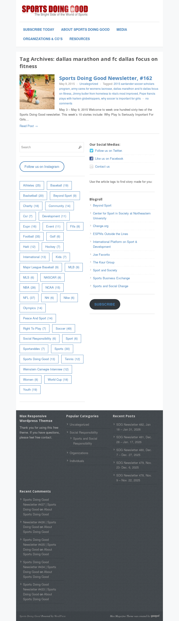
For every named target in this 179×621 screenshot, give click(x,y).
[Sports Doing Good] (55, 11)
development (54, 216)
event (53, 226)
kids (61, 257)
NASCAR (52, 277)
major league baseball (41, 267)
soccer (64, 328)
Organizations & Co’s (42, 38)
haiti (29, 246)
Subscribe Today (38, 29)
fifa (75, 226)
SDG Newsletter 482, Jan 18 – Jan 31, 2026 (133, 426)
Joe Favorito (101, 254)
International (34, 257)
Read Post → (29, 126)
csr (27, 216)
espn (29, 226)
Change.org (100, 226)
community (59, 206)
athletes (32, 185)
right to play (34, 328)
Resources (79, 38)
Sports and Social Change (110, 286)
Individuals (77, 461)
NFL (29, 297)
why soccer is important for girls (121, 98)
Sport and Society (105, 270)
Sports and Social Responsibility (85, 440)
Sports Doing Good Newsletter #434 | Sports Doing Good (39, 567)
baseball (59, 185)
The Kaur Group (103, 262)
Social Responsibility (39, 338)
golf (55, 236)
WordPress (59, 616)
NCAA (52, 287)
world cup (58, 379)
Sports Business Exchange (111, 278)
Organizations (79, 453)
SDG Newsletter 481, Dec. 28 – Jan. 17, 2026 (134, 439)
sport (72, 338)
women (30, 379)
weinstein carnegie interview (46, 369)
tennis (72, 359)
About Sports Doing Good (85, 29)
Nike (69, 297)
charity (31, 206)
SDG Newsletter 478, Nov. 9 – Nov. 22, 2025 (134, 477)
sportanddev (34, 348)
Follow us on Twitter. (109, 150)
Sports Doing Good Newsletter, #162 (105, 77)
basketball (33, 195)
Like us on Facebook (109, 158)
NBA (29, 287)
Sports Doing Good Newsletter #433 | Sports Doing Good (39, 589)
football (31, 236)
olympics (32, 308)
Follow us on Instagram (41, 166)
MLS (28, 277)
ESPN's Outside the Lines (110, 233)
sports (62, 348)
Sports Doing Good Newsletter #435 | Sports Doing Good (39, 544)
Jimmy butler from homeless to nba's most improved (105, 93)
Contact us (102, 166)
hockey (52, 246)
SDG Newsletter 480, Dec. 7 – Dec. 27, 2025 (134, 452)
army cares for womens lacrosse (91, 88)
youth (30, 389)
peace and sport (37, 318)
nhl (49, 297)
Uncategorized (88, 84)
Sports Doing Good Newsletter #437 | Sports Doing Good (39, 504)
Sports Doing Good (39, 359)
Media (122, 29)
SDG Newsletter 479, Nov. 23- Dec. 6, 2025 (134, 465)
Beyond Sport (64, 195)
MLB (73, 267)
